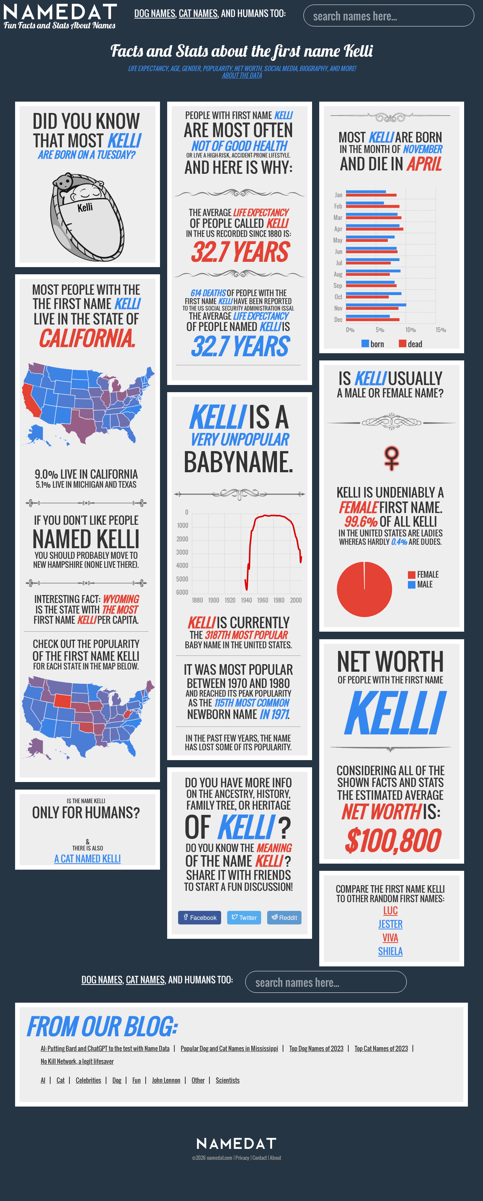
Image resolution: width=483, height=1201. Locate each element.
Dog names (154, 13)
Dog (116, 1080)
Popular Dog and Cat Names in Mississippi (229, 1048)
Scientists (228, 1080)
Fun (136, 1080)
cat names (198, 13)
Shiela (390, 951)
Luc (390, 910)
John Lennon (166, 1080)
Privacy (242, 1157)
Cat (61, 1080)
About (275, 1157)
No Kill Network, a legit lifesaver (77, 1061)
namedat (215, 1157)
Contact (259, 1157)
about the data (241, 75)
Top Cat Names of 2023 (381, 1048)
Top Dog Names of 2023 (316, 1048)
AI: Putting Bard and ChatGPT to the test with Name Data (105, 1048)
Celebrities (88, 1080)
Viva (390, 937)
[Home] (236, 1146)
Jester (390, 924)
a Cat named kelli (87, 858)
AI (43, 1080)
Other (198, 1080)
